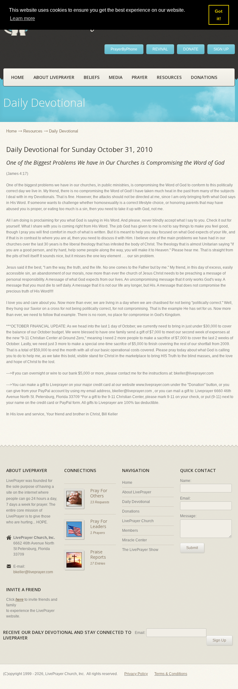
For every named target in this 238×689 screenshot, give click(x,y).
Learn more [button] (22, 18)
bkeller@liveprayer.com (33, 572)
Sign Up (219, 640)
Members (130, 530)
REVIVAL (160, 49)
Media (115, 77)
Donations (204, 77)
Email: (185, 498)
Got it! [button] (219, 15)
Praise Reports (98, 554)
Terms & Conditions (170, 674)
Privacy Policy (136, 674)
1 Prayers (97, 533)
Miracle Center (134, 540)
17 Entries (97, 563)
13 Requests (99, 502)
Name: (185, 481)
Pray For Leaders (98, 524)
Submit (192, 548)
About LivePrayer (53, 77)
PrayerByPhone (124, 49)
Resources (169, 77)
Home (17, 77)
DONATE (190, 49)
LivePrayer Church (138, 521)
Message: (188, 516)
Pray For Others (98, 493)
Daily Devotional (136, 502)
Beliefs (91, 77)
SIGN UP (221, 49)
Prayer (140, 77)
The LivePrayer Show (140, 550)
